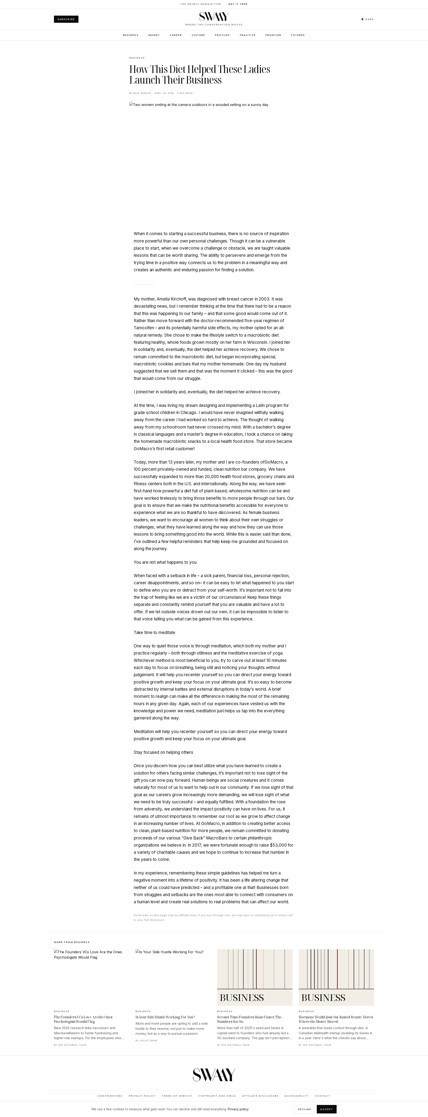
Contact (323, 1096)
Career (176, 35)
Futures (298, 35)
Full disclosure (154, 920)
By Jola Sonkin (140, 93)
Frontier (273, 35)
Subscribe (66, 19)
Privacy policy (238, 1109)
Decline (304, 1109)
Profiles (222, 35)
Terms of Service (177, 1096)
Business (131, 35)
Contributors (110, 1096)
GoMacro (274, 462)
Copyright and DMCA (217, 1096)
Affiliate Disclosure (260, 1096)
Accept (326, 1109)
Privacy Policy (142, 1096)
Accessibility (297, 1096)
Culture (198, 35)
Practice (248, 35)
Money (154, 35)
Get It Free (238, 4)
